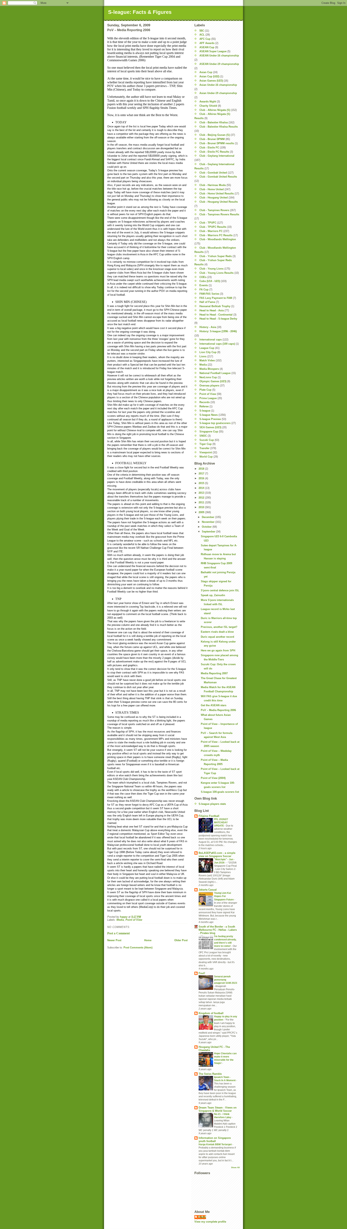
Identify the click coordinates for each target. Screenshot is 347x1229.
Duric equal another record (217, 636)
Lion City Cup (207, 352)
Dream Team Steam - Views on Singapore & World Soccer (218, 1109)
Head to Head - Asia (211, 310)
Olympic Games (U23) (212, 381)
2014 (202, 487)
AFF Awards (206, 43)
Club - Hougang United (213, 197)
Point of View (134, 919)
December (208, 517)
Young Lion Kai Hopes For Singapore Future (224, 896)
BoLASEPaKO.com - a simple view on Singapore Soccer (217, 854)
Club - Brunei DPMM (212, 139)
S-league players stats (212, 803)
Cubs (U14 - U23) (209, 281)
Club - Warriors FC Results (216, 235)
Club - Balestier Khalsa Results (218, 126)
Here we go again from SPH (218, 650)
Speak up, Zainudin (213, 595)
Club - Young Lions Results (216, 272)
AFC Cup (204, 38)
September (209, 531)
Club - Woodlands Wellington (217, 239)
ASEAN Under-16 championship (219, 55)
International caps (210, 339)
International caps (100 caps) (217, 343)
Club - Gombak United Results (218, 176)
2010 (202, 507)
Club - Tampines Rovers (214, 210)
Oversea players (209, 385)
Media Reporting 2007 (214, 673)
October (207, 526)
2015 (202, 483)
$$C (201, 30)
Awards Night (207, 101)
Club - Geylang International (216, 155)
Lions (202, 356)
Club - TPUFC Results (212, 226)
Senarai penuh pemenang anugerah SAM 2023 (225, 979)
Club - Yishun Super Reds (215, 256)
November (208, 521)
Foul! (202, 973)
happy (202, 1216)
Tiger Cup (205, 443)
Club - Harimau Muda (212, 185)
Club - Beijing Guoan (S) (214, 134)
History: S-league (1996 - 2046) (218, 331)
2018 (202, 468)
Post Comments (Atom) (137, 947)
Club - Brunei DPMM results (216, 143)
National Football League (215, 373)
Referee (204, 406)
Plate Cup (205, 389)
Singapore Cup (208, 431)
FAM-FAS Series (209, 293)
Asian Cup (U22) (209, 76)
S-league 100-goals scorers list (220, 791)
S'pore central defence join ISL (220, 590)
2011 (202, 502)
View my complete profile (210, 1221)
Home (147, 940)
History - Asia (207, 327)
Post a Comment (118, 933)
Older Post (181, 940)
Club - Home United (211, 189)
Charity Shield (208, 105)
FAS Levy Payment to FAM (215, 297)
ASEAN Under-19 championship (219, 63)
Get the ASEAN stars (213, 705)
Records (204, 402)
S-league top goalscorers (215, 423)
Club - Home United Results (216, 193)
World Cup (206, 456)
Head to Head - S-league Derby (218, 318)
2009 (202, 512)
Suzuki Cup (206, 439)
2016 (202, 478)
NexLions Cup (208, 377)
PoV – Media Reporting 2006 (218, 710)
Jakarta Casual (208, 889)
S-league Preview (210, 419)
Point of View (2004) (213, 777)
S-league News (208, 414)
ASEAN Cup (206, 47)
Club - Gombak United (213, 172)
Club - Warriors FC (210, 231)
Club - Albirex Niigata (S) (214, 109)
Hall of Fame (207, 301)
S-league (204, 410)
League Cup (206, 347)
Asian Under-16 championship (218, 84)
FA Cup (203, 289)
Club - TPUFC (207, 222)
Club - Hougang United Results (218, 201)
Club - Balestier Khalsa (213, 122)
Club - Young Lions (211, 268)
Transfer (204, 448)
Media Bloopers (209, 368)
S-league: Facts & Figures (139, 12)
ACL (202, 34)
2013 (202, 492)
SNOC (203, 435)
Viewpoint (205, 452)
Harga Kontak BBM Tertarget (215, 1144)
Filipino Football (209, 815)
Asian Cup (205, 72)
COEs (202, 277)
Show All (235, 1167)
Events (203, 285)
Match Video (207, 360)
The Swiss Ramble (210, 1073)
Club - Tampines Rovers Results (219, 214)
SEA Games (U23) (210, 427)
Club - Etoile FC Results (214, 151)
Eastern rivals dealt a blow (217, 631)
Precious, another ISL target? (219, 626)
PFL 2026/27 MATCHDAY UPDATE (221, 822)
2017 (202, 473)
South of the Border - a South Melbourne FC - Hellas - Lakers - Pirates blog (218, 930)
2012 (202, 497)
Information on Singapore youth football (215, 1139)
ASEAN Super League (213, 51)
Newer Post (114, 940)
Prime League (208, 398)
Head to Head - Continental (216, 314)
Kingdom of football (211, 1013)
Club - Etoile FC (209, 147)
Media (120, 919)
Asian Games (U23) (211, 80)
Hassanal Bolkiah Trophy (214, 306)
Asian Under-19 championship (218, 93)
